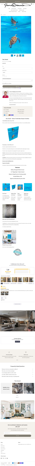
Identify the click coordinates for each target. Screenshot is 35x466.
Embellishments (4, 70)
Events (19, 11)
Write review (17, 341)
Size (3, 66)
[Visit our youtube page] (5, 1)
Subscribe (17, 435)
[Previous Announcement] (9, 1)
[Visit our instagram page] (2, 1)
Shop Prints (25, 8)
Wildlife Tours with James (13, 11)
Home (9, 8)
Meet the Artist (14, 8)
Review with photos (6, 283)
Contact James (24, 11)
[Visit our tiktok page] (3, 1)
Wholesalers (2, 450)
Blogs (1, 451)
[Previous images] (2, 279)
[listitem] (17, 1)
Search (2, 444)
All (1, 283)
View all (17, 397)
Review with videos (13, 283)
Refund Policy (3, 445)
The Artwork (20, 8)
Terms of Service (3, 448)
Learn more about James (12, 104)
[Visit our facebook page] (1, 1)
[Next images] (33, 279)
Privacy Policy (3, 447)
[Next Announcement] (25, 1)
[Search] (33, 4)
